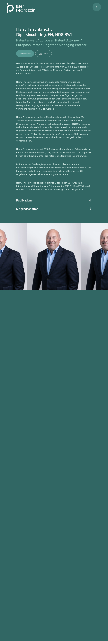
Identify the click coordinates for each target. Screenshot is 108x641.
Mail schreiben (25, 53)
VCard (45, 53)
